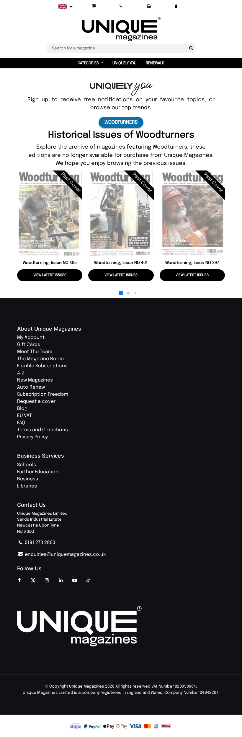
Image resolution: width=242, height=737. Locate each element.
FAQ (21, 422)
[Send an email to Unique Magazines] (93, 6)
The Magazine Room (40, 358)
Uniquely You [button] (124, 63)
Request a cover (36, 401)
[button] (176, 6)
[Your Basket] (148, 6)
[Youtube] (74, 580)
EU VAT (24, 415)
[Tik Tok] (88, 580)
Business (27, 479)
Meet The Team (34, 351)
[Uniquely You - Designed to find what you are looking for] (121, 88)
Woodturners (121, 122)
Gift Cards (28, 344)
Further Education (37, 471)
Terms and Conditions (42, 429)
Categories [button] (88, 63)
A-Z (20, 373)
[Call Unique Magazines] (121, 6)
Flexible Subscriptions (42, 365)
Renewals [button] (155, 63)
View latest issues (49, 275)
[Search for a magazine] (191, 48)
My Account (31, 337)
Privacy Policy (32, 437)
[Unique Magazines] (121, 626)
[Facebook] (19, 580)
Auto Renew (31, 387)
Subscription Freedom (42, 394)
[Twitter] (33, 580)
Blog (22, 408)
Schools (26, 464)
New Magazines (35, 380)
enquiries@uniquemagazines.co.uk (65, 554)
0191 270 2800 (39, 542)
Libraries (27, 486)
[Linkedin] (60, 580)
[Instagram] (46, 580)
